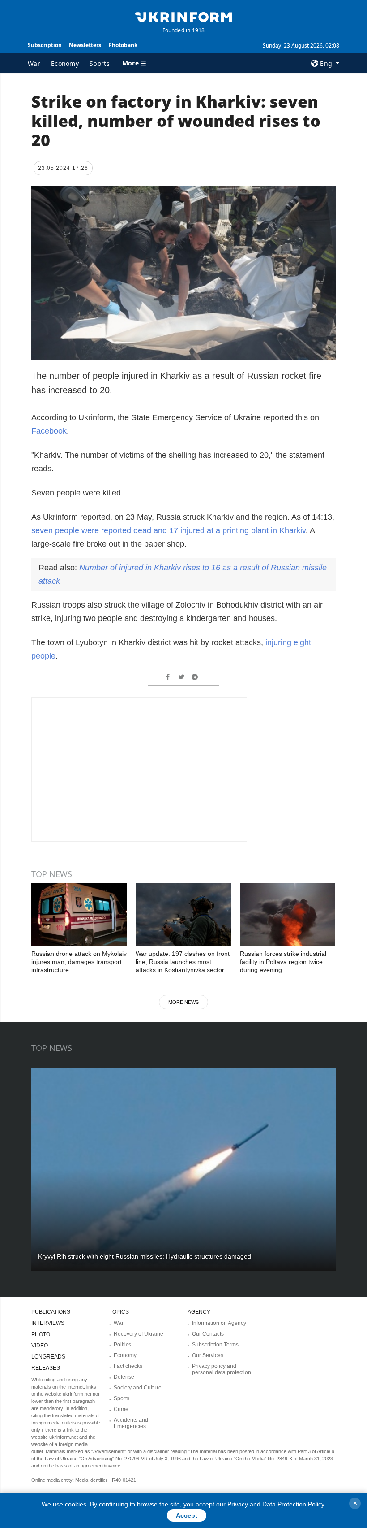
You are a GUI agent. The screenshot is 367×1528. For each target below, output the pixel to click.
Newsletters (85, 45)
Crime (121, 1409)
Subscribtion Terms (215, 1344)
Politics (122, 1344)
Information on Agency (219, 1323)
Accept (186, 1515)
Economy (65, 63)
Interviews (47, 1323)
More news (183, 1002)
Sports (100, 63)
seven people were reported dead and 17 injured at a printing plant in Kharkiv (168, 530)
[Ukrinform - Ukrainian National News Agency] (183, 16)
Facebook (49, 430)
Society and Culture (138, 1388)
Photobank (122, 45)
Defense (124, 1377)
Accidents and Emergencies (131, 1423)
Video (39, 1345)
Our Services (207, 1355)
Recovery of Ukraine (138, 1334)
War (34, 63)
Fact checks (128, 1366)
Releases (45, 1368)
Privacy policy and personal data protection (221, 1369)
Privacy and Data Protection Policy (275, 1504)
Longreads (48, 1357)
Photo (40, 1334)
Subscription (45, 45)
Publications (50, 1312)
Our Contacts (208, 1334)
